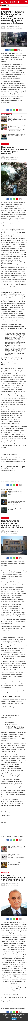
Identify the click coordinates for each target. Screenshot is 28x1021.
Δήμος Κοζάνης (19, 836)
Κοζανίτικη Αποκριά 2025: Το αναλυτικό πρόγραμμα (15, 863)
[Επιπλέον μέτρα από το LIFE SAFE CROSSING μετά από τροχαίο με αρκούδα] (4, 494)
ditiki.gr (8, 107)
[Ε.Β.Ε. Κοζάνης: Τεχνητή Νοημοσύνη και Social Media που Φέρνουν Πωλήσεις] (4, 136)
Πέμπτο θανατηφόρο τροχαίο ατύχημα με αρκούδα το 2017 (17, 508)
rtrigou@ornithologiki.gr (8, 470)
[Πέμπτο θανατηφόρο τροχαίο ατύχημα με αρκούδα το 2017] (4, 510)
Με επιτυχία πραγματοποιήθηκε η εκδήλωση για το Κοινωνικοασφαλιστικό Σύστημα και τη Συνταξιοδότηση (17, 119)
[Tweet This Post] (9, 50)
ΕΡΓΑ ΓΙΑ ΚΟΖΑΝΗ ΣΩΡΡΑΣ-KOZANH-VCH (13, 997)
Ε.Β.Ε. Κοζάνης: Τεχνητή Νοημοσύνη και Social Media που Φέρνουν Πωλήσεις (16, 136)
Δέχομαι (14, 1019)
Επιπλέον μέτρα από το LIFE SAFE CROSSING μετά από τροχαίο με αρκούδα (16, 493)
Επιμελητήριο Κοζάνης (17, 107)
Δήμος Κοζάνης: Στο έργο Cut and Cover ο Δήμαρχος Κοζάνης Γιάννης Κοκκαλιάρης (16, 848)
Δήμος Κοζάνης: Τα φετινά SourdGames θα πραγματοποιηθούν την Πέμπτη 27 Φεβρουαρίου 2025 (17, 856)
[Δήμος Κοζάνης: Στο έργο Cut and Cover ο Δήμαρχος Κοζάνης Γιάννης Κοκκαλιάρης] (4, 849)
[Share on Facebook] (6, 50)
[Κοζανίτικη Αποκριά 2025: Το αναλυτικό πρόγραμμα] (4, 865)
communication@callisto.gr (17, 461)
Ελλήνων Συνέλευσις (20, 1008)
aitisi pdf (3, 822)
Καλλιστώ (17, 481)
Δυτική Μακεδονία (13, 26)
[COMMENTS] (21, 50)
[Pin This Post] (15, 50)
